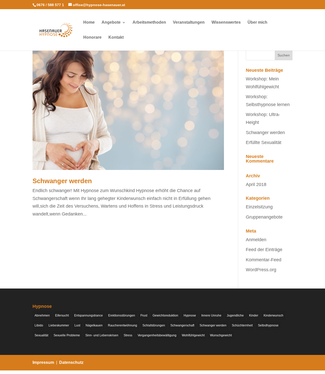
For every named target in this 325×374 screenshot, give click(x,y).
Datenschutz (71, 362)
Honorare (92, 37)
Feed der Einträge (264, 249)
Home (89, 22)
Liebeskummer (58, 325)
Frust (143, 315)
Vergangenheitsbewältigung (157, 335)
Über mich (257, 22)
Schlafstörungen (153, 325)
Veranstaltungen (189, 22)
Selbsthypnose (268, 325)
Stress (128, 335)
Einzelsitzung (259, 206)
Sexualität (41, 335)
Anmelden (256, 239)
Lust (77, 325)
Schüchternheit (242, 325)
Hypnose (190, 315)
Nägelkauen (94, 325)
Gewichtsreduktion (165, 315)
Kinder (253, 315)
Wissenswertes (226, 22)
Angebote (111, 22)
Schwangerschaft (182, 325)
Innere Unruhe (211, 315)
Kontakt (116, 37)
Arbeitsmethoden (149, 22)
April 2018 (256, 184)
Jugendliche (235, 315)
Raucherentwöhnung (122, 325)
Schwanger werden (62, 181)
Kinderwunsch (273, 315)
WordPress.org (261, 269)
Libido (39, 325)
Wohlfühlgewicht (193, 335)
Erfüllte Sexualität (263, 142)
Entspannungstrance (88, 315)
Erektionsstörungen (121, 315)
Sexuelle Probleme (67, 335)
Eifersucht (62, 315)
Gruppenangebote (264, 217)
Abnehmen (42, 315)
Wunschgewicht (221, 335)
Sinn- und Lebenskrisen (101, 335)
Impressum (43, 362)
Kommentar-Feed (263, 259)
